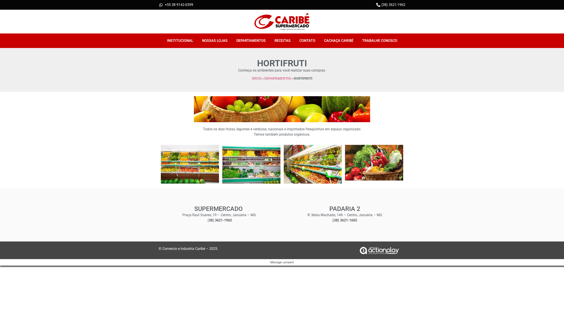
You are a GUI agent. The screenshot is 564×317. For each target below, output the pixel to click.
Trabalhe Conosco (379, 41)
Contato (307, 41)
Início (257, 78)
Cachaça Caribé (338, 41)
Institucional (180, 41)
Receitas (283, 41)
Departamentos (251, 41)
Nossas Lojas (215, 41)
